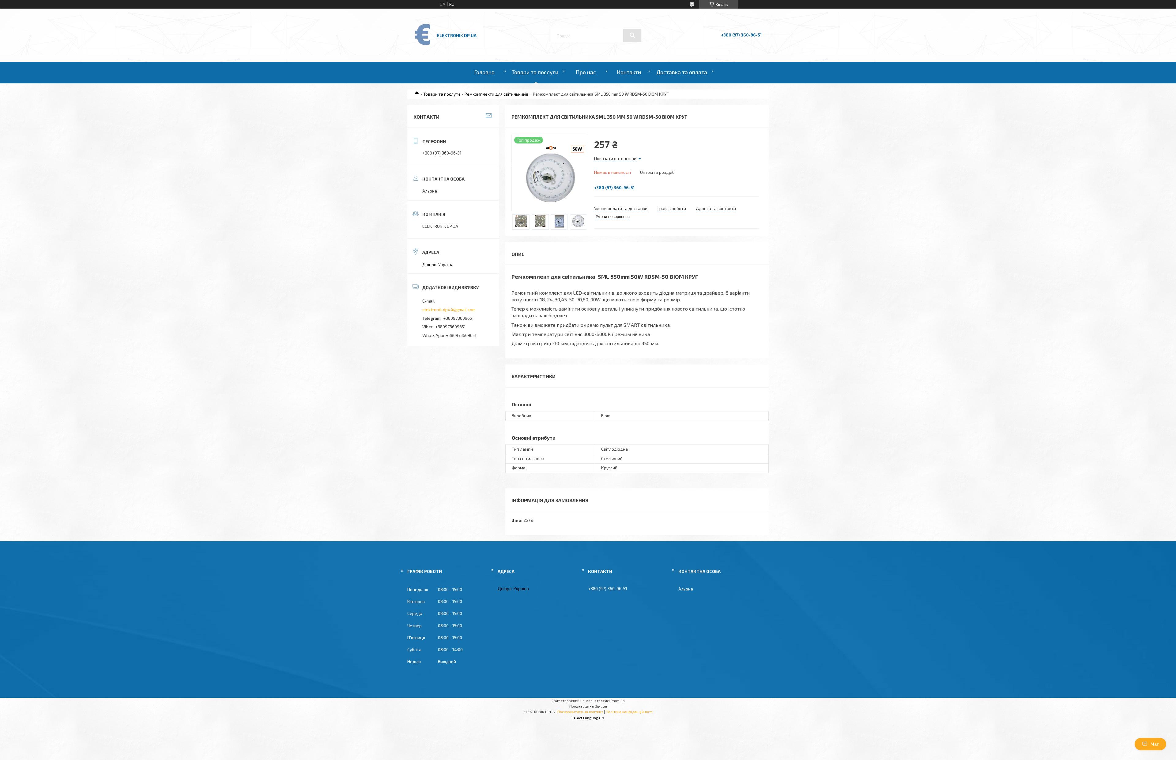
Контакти (629, 72)
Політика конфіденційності (629, 711)
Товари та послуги (535, 72)
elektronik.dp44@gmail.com (449, 309)
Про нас (586, 72)
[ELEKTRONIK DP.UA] (423, 44)
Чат (1155, 744)
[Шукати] (632, 35)
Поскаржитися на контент (580, 711)
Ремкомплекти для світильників (497, 94)
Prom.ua (618, 700)
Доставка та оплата (681, 72)
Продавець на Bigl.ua (588, 706)
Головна (484, 72)
